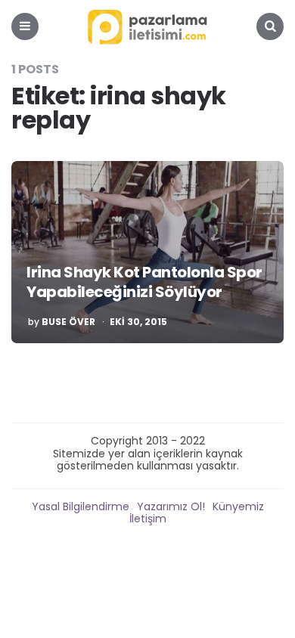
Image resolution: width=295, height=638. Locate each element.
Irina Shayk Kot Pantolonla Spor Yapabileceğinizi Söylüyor (144, 282)
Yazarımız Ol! (171, 506)
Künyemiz (238, 506)
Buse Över (68, 322)
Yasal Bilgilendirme (80, 506)
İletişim (147, 518)
